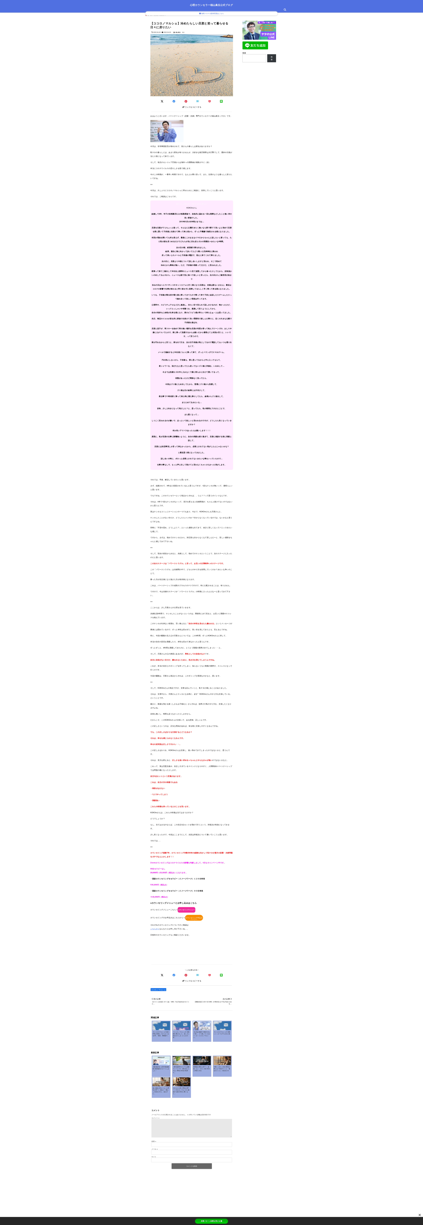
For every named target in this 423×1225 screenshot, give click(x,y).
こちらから (155, 928)
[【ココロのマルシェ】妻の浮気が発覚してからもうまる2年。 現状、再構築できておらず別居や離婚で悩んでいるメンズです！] (161, 1028)
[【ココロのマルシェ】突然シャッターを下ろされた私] (222, 1028)
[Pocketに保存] (209, 101)
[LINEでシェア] (221, 101)
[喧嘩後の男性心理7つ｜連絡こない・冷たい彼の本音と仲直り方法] (202, 1060)
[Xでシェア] (162, 975)
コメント (155, 1118)
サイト (153, 1157)
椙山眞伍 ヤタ (180, 32)
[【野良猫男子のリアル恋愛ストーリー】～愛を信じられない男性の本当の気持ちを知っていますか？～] (181, 1062)
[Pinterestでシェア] (186, 101)
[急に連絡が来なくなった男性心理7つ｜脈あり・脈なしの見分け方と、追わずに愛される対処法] (161, 1082)
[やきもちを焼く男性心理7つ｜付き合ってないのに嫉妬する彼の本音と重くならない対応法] (181, 1082)
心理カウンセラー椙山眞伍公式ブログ (211, 5)
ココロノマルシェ (158, 989)
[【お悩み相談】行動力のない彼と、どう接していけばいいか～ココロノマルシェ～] (202, 1026)
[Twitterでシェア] (162, 101)
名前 (153, 1141)
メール (154, 1149)
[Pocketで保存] (209, 975)
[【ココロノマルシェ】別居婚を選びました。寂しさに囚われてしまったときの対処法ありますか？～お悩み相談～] (181, 1026)
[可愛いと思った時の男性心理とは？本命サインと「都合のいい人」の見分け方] (222, 1060)
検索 (244, 53)
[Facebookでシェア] (174, 101)
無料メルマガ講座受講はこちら (212, 13)
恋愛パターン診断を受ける (210, 1221)
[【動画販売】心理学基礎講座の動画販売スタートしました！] (161, 1061)
